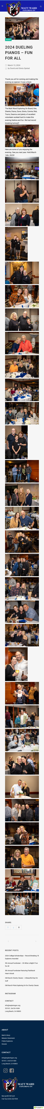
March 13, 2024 (13, 65)
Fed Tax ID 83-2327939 (10, 1099)
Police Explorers (7, 1041)
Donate (4, 1044)
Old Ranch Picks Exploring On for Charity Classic (22, 985)
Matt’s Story (6, 1035)
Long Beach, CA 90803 (10, 1064)
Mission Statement (8, 1038)
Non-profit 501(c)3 (8, 1096)
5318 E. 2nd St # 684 (9, 1061)
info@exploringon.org (12, 1005)
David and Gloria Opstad (20, 68)
